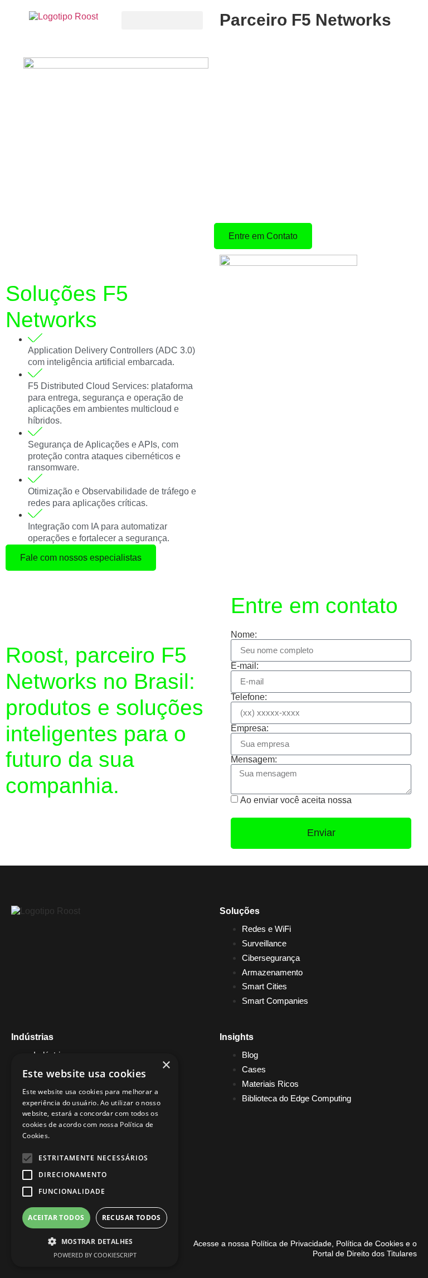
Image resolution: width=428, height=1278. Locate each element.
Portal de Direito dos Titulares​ (365, 1253)
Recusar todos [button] (131, 1217)
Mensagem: (254, 759)
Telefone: (249, 697)
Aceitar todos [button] (56, 1217)
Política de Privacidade (290, 1243)
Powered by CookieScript (95, 1255)
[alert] (94, 1160)
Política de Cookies (369, 1243)
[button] (162, 20)
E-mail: (245, 666)
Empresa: (250, 728)
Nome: (244, 634)
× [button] (166, 1065)
